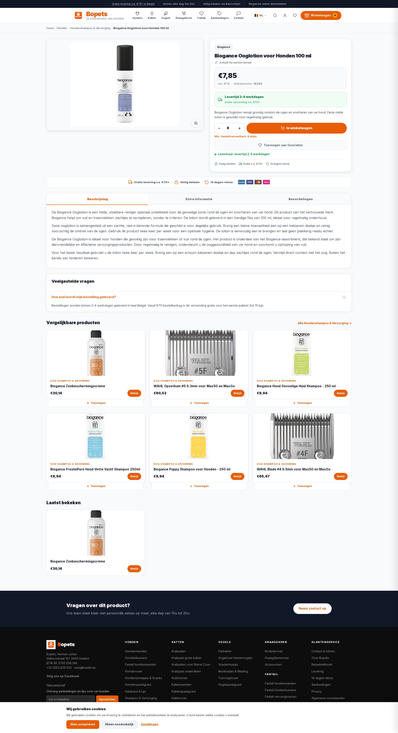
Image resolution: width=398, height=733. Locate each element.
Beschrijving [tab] (97, 199)
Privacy (317, 691)
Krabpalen (179, 651)
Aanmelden (107, 699)
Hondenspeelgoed (138, 684)
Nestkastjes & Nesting (233, 671)
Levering (318, 671)
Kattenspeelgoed (183, 691)
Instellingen (149, 724)
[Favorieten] (295, 15)
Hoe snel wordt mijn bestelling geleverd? (84, 297)
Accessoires (273, 664)
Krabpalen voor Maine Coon (191, 664)
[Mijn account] (285, 15)
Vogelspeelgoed (229, 684)
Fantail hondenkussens (280, 690)
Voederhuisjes (228, 664)
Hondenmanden (136, 651)
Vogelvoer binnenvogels (235, 658)
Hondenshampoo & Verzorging (90, 28)
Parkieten (224, 651)
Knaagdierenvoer (277, 658)
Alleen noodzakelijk (119, 724)
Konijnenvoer (274, 651)
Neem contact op (312, 608)
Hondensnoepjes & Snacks (143, 678)
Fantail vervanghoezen (280, 696)
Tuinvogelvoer (228, 678)
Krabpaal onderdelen (186, 671)
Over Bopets (320, 658)
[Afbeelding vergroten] (196, 123)
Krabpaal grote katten (186, 658)
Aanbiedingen (321, 684)
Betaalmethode (322, 664)
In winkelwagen (299, 128)
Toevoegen (98, 402)
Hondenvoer (133, 671)
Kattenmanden (181, 684)
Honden (62, 28)
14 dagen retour (322, 678)
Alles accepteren (82, 724)
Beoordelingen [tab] (301, 199)
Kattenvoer (179, 698)
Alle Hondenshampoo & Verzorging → (325, 323)
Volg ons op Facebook (62, 676)
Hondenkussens (136, 658)
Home (50, 28)
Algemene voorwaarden (328, 698)
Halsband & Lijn (135, 691)
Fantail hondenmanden (140, 664)
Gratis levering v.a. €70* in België (133, 3)
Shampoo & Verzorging (141, 698)
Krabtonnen (180, 678)
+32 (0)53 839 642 (59, 667)
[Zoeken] (275, 15)
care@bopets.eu (85, 667)
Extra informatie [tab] (199, 199)
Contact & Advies (323, 651)
